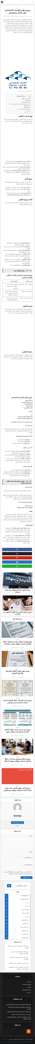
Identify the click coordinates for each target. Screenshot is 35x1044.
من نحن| (20, 1042)
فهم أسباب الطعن (25, 98)
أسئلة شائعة (26, 112)
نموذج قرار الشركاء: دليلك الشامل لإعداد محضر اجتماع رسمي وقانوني (17, 701)
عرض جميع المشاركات (17, 822)
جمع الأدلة (27, 100)
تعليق (31, 836)
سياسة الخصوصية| (12, 1042)
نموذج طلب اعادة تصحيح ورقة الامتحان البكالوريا (19, 1011)
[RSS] (29, 1031)
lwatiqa (12, 16)
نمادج (17, 8)
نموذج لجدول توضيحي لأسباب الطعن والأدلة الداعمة (19, 104)
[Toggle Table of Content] (29, 96)
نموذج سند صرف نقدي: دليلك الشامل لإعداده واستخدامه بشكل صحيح (17, 730)
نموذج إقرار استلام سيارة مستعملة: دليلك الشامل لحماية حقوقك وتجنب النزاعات (17, 642)
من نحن (29, 992)
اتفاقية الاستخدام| (27, 1042)
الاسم (30, 852)
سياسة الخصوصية (26, 990)
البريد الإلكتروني (27, 857)
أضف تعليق (23, 16)
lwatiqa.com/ (5, 1039)
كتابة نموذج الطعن (25, 102)
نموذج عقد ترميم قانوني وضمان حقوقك (19, 963)
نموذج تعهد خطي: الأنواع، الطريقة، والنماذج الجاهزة (17, 672)
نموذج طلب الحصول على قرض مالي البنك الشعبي (18, 1004)
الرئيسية (29, 987)
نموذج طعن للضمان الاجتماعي (23, 109)
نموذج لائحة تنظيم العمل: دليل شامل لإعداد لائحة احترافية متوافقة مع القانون (17, 789)
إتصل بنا (29, 982)
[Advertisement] (17, 52)
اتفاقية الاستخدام (27, 984)
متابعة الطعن (27, 107)
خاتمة (27, 110)
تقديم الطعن (27, 105)
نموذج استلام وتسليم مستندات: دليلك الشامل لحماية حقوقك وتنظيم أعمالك (17, 760)
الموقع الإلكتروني (28, 864)
